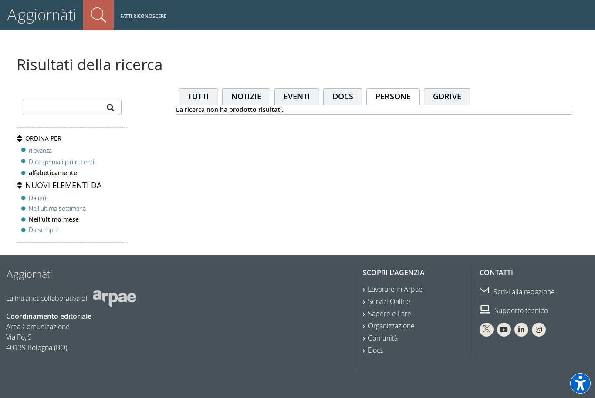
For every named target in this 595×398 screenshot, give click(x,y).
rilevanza (40, 150)
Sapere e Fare (389, 313)
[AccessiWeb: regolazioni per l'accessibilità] (580, 383)
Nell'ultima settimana (57, 208)
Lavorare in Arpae (395, 289)
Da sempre (44, 230)
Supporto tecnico (520, 310)
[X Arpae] (487, 329)
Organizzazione (391, 326)
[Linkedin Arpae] (521, 329)
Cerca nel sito (98, 15)
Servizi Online (389, 301)
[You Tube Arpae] (504, 329)
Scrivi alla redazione (523, 292)
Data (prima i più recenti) (62, 162)
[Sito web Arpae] (114, 298)
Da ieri (37, 198)
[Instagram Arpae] (539, 329)
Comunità (383, 338)
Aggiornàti (42, 15)
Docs (375, 350)
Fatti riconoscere (143, 16)
